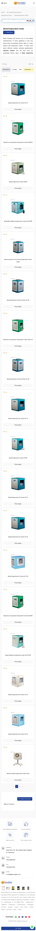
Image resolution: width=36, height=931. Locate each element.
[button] (31, 64)
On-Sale (14, 70)
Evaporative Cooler (6, 15)
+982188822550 (10, 860)
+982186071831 (10, 867)
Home (3, 12)
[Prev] (13, 786)
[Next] (22, 786)
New (20, 70)
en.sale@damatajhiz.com (13, 874)
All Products (6, 70)
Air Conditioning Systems (14, 12)
